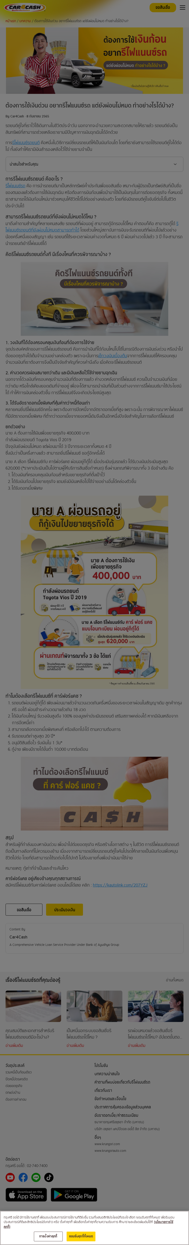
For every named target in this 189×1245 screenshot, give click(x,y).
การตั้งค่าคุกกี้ (48, 1236)
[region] (94, 1228)
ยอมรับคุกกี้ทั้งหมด (81, 1236)
